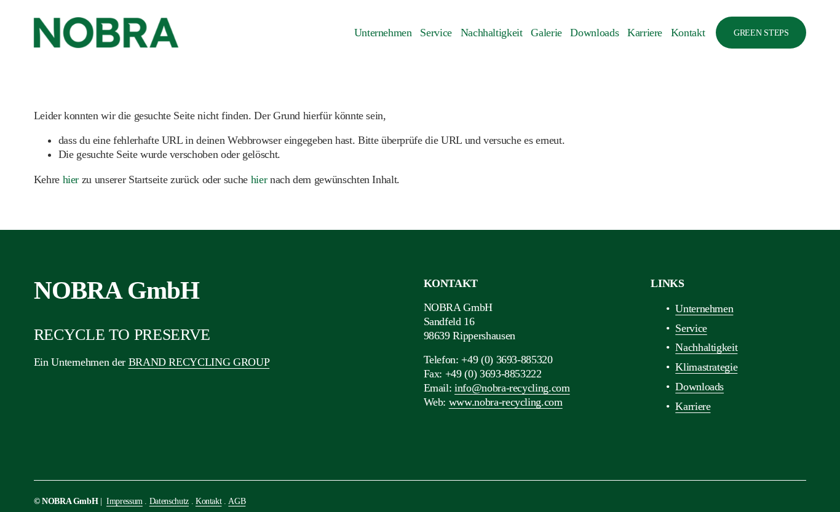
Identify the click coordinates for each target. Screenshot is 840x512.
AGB (236, 501)
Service (436, 32)
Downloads (594, 32)
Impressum (124, 501)
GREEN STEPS (761, 32)
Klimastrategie (706, 367)
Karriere (644, 32)
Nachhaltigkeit (492, 32)
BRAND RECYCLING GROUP (199, 362)
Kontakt (688, 32)
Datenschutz (169, 501)
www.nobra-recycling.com (506, 402)
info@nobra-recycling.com (512, 388)
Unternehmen (383, 32)
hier (71, 179)
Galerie (546, 32)
